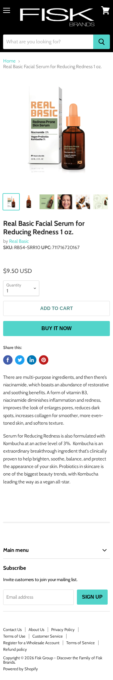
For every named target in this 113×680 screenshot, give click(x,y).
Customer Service (47, 636)
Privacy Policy (63, 629)
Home (9, 61)
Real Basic (19, 241)
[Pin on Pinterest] (43, 360)
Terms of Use (14, 636)
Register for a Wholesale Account (31, 642)
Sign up (92, 597)
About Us (36, 629)
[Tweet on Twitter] (19, 360)
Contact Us (12, 629)
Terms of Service (80, 642)
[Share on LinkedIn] (31, 360)
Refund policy (15, 649)
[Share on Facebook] (8, 360)
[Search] (101, 42)
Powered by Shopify (20, 668)
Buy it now (56, 328)
